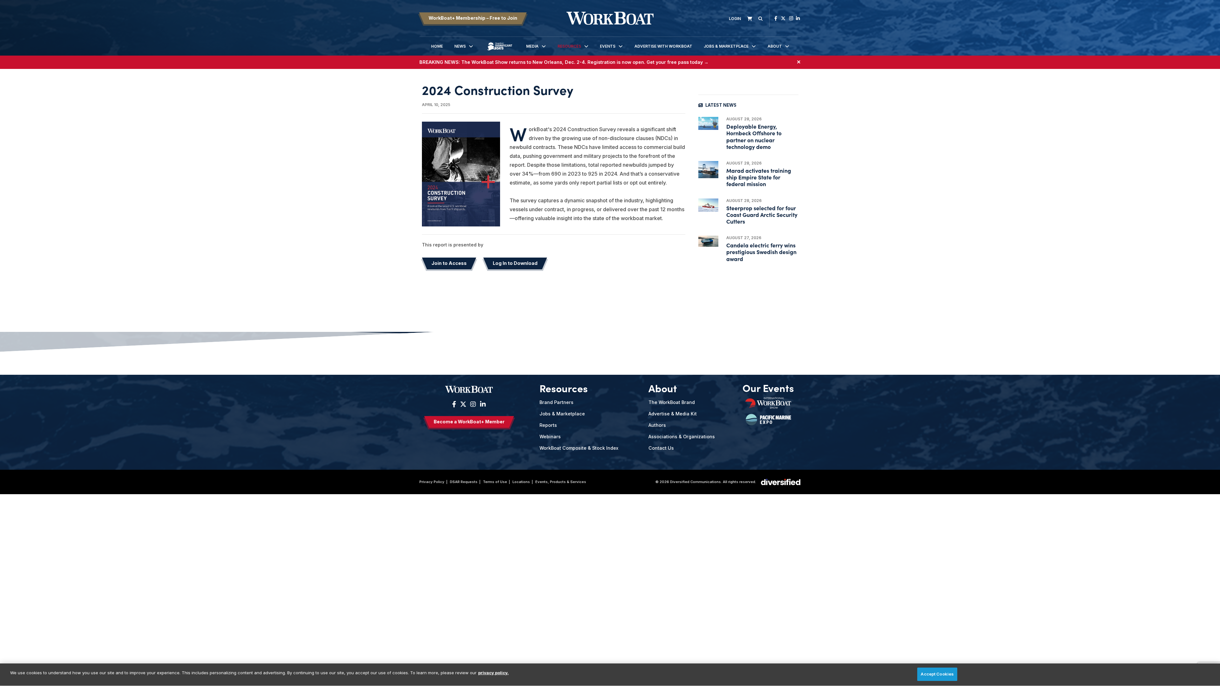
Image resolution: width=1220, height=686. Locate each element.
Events (607, 46)
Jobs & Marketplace (726, 46)
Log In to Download (515, 263)
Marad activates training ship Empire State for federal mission (758, 177)
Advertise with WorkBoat (663, 46)
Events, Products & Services (560, 482)
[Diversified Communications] (781, 481)
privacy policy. (493, 672)
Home (437, 46)
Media (532, 46)
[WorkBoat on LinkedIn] (798, 18)
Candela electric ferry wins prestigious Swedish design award (761, 251)
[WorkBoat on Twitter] (783, 18)
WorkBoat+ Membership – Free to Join (473, 18)
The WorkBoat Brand (671, 402)
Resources (569, 46)
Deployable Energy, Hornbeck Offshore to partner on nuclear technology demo (754, 136)
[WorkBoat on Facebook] (775, 18)
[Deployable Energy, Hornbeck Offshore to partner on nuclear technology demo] (708, 123)
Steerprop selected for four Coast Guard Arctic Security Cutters (761, 214)
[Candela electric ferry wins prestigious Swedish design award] (708, 241)
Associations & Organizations (681, 436)
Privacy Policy (431, 482)
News (460, 46)
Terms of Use (495, 482)
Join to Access (449, 263)
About (775, 46)
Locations (521, 482)
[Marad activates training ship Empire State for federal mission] (708, 169)
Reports (548, 425)
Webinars (550, 436)
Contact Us (661, 448)
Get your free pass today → (677, 62)
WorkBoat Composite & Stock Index (578, 448)
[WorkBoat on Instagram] (791, 18)
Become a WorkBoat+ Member (469, 421)
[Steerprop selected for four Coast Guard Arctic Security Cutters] (708, 205)
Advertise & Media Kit (672, 413)
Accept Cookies (937, 673)
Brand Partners (556, 402)
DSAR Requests (464, 482)
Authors (657, 425)
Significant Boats (499, 51)
